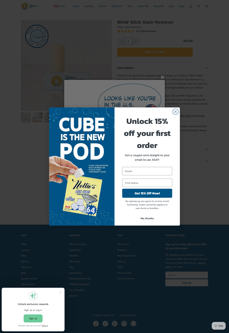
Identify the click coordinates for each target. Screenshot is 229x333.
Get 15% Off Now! (147, 193)
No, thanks (147, 218)
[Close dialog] (176, 112)
